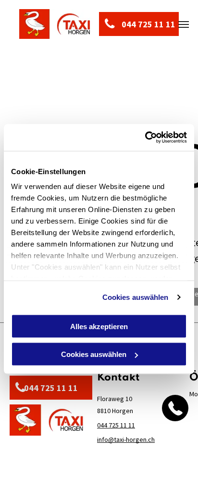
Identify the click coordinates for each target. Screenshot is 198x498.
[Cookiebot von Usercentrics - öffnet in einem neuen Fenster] (145, 137)
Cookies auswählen (135, 297)
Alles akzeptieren (99, 326)
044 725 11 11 (116, 425)
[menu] (183, 24)
